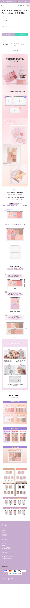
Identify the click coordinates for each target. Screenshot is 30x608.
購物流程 (4, 545)
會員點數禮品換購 (6, 548)
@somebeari (10, 556)
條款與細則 (4, 528)
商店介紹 (4, 543)
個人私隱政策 (5, 535)
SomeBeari (9, 558)
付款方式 (4, 532)
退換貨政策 (4, 534)
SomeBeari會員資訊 (6, 547)
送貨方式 (4, 530)
